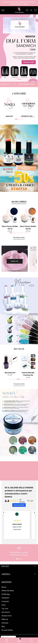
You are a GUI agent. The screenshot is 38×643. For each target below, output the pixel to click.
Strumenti (5, 623)
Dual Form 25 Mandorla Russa (10, 374)
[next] (35, 220)
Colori (4, 605)
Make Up (5, 619)
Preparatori (5, 598)
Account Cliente (7, 630)
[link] (19, 48)
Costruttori (5, 601)
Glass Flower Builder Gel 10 (10, 227)
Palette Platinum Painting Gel (28, 374)
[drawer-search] (27, 10)
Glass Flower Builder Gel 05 (28, 227)
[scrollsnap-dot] (16, 558)
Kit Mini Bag (6, 594)
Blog (3, 626)
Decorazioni (6, 612)
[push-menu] (3, 10)
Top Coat (5, 609)
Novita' (4, 587)
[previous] (3, 220)
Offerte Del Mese (8, 591)
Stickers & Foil (6, 616)
